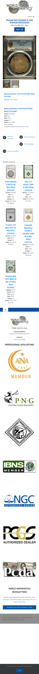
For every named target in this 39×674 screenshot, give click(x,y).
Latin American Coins (22, 126)
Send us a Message (19, 339)
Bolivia (13, 126)
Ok (19, 670)
